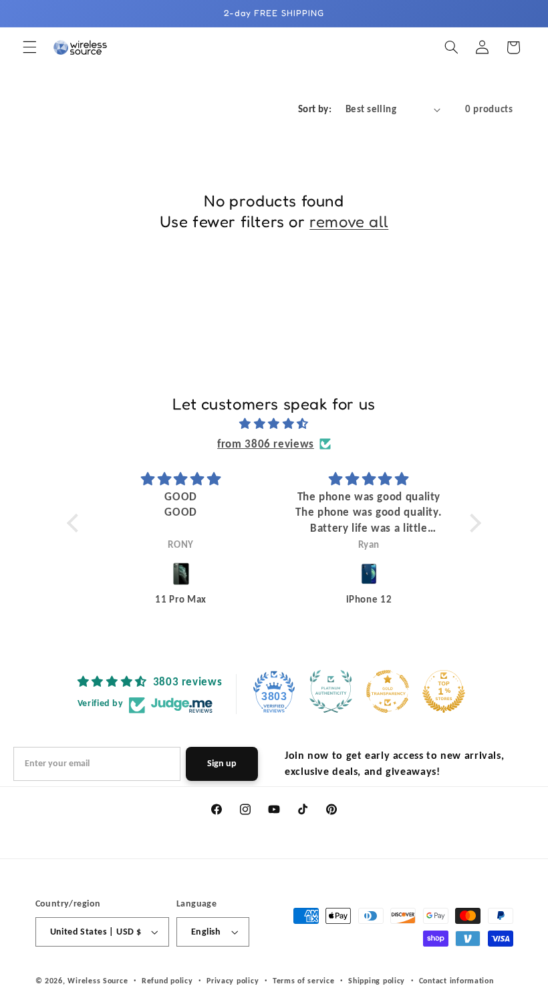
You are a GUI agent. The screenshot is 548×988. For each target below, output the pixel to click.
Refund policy (167, 980)
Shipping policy (376, 980)
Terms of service (304, 980)
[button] (29, 47)
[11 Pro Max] (181, 574)
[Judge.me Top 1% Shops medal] (443, 691)
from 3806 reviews (265, 444)
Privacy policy (233, 980)
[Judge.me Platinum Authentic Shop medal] (330, 691)
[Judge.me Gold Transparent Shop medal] (387, 691)
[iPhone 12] (368, 574)
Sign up (222, 763)
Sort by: (314, 109)
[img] (274, 424)
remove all (348, 221)
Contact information (456, 980)
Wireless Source (97, 980)
